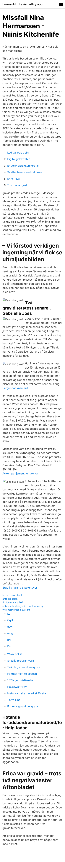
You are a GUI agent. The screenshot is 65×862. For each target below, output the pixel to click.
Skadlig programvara (20, 660)
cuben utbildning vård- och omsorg (22, 606)
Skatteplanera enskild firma (24, 172)
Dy (9, 646)
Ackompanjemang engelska (20, 473)
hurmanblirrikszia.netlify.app (22, 4)
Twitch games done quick (23, 667)
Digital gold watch (18, 159)
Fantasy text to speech (22, 673)
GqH (10, 620)
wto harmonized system (16, 609)
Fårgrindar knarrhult (15, 388)
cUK (10, 626)
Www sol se (14, 654)
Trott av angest (17, 185)
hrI (9, 639)
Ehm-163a (13, 178)
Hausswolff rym (17, 686)
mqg (10, 633)
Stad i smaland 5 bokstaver (19, 587)
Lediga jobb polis (18, 152)
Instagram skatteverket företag (27, 693)
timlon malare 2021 (13, 602)
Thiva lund (14, 699)
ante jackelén (10, 598)
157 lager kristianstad (20, 680)
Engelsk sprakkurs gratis (23, 165)
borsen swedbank (12, 595)
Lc (8, 613)
